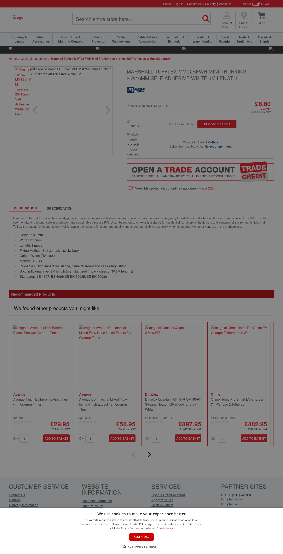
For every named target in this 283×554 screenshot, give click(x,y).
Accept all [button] (141, 537)
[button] (141, 546)
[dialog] (141, 531)
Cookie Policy (165, 528)
